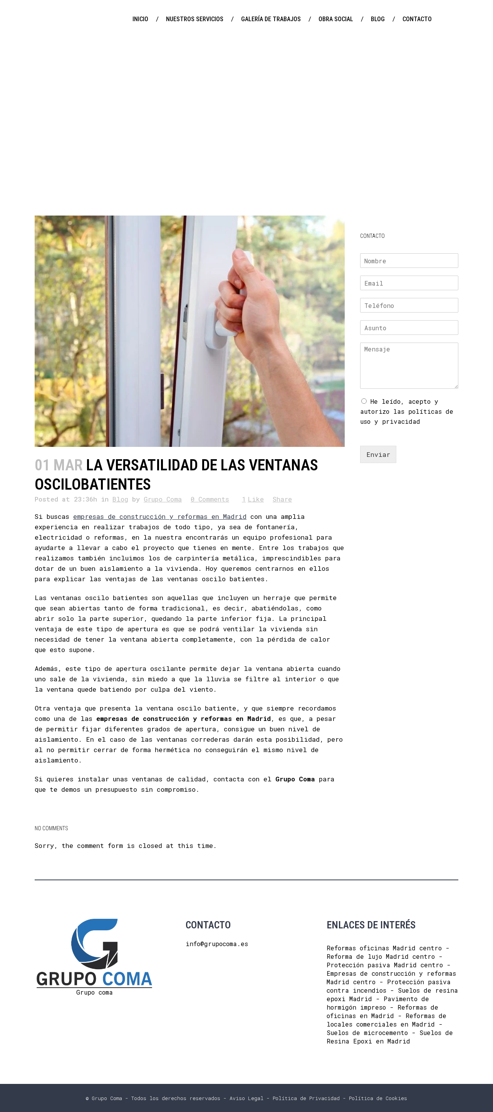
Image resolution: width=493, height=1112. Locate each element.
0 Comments (210, 499)
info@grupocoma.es (217, 944)
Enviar (378, 454)
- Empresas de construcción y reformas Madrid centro (391, 973)
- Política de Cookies (373, 1098)
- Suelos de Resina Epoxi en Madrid (390, 1036)
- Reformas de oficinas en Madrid (382, 1011)
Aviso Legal (246, 1098)
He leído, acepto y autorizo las (406, 411)
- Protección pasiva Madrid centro (385, 960)
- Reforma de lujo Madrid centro (388, 952)
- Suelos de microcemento (385, 1028)
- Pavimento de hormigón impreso (378, 1003)
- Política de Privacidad (301, 1098)
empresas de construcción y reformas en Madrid (159, 516)
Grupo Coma (163, 499)
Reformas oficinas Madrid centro (384, 948)
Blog (120, 499)
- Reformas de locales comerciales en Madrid (386, 1020)
